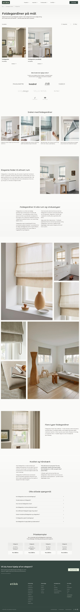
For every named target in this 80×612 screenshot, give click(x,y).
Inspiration (34, 2)
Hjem (3, 6)
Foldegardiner (30, 587)
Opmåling (55, 587)
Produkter (26, 2)
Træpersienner (30, 596)
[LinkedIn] (77, 609)
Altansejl (42, 592)
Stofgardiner (30, 585)
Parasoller (42, 589)
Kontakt (68, 589)
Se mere (13, 63)
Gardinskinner (30, 599)
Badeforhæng (30, 603)
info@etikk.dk (69, 596)
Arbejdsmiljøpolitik (68, 609)
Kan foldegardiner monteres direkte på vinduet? (26, 507)
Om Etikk (52, 2)
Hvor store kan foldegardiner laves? (24, 503)
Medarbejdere (69, 587)
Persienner (30, 594)
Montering (56, 589)
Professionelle (43, 2)
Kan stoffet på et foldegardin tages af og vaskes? (27, 510)
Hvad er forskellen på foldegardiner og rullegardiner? (28, 514)
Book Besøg (73, 2)
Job (67, 592)
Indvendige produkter (9, 6)
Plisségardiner (30, 592)
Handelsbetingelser (54, 609)
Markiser (42, 585)
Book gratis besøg (73, 569)
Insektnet (29, 601)
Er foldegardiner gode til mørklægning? (25, 518)
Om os (68, 585)
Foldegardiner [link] (17, 6)
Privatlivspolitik (61, 609)
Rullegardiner (30, 589)
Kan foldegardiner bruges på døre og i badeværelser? (28, 521)
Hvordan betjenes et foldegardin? (23, 500)
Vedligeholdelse (56, 592)
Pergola (42, 587)
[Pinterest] (75, 609)
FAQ (54, 585)
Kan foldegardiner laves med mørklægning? (26, 496)
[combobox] (66, 24)
